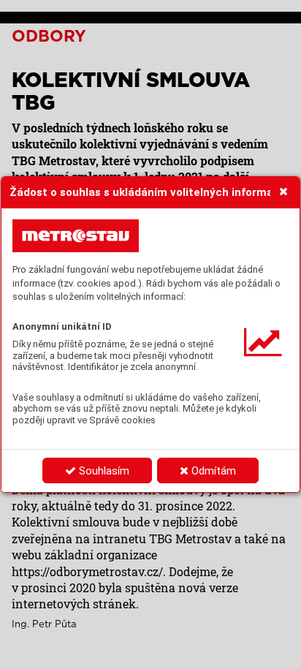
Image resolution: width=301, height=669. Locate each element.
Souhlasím (102, 470)
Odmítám (212, 470)
